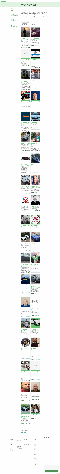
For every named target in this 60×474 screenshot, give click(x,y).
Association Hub (19, 448)
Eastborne (35, 463)
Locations (31, 1)
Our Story (11, 439)
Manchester (35, 445)
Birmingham (35, 446)
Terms (11, 446)
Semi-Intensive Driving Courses (14, 22)
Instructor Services (19, 441)
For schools (21, 1)
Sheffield (35, 455)
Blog (10, 441)
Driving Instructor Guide (27, 440)
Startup (11, 443)
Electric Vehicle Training (14, 15)
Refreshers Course (13, 20)
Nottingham (35, 441)
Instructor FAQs (26, 439)
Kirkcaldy (35, 451)
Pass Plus (12, 19)
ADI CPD (12, 10)
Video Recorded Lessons (14, 26)
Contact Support (12, 450)
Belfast (35, 460)
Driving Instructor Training (14, 14)
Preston (35, 465)
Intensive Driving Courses (14, 16)
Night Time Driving (13, 18)
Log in (57, 1)
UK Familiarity (13, 25)
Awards (11, 445)
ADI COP (12, 11)
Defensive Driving (13, 13)
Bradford (35, 444)
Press (11, 440)
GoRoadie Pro (16, 1)
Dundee (35, 438)
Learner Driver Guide (19, 439)
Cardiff (35, 458)
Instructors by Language (19, 444)
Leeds (35, 443)
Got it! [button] (51, 471)
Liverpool (35, 448)
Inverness (35, 466)
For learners (26, 1)
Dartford (35, 464)
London (35, 449)
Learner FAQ (19, 440)
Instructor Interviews (26, 443)
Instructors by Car (26, 444)
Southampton (36, 450)
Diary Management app (27, 441)
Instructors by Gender (19, 447)
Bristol (35, 454)
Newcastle (35, 459)
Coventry (35, 456)
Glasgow (35, 440)
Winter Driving (13, 27)
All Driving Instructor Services (14, 9)
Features (25, 438)
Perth (34, 453)
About (11, 438)
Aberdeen (35, 439)
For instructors (10, 1)
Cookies (11, 449)
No (24, 432)
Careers (11, 444)
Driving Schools (19, 442)
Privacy (11, 448)
